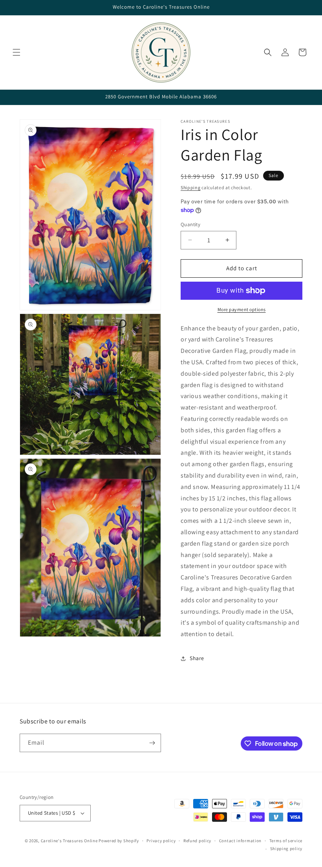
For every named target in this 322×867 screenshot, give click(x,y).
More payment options (242, 309)
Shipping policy (286, 848)
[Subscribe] (152, 743)
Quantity (190, 224)
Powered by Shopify (119, 840)
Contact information (240, 840)
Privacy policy (161, 840)
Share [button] (197, 658)
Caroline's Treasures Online (69, 840)
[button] (16, 52)
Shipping (191, 187)
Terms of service (285, 840)
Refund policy (197, 840)
